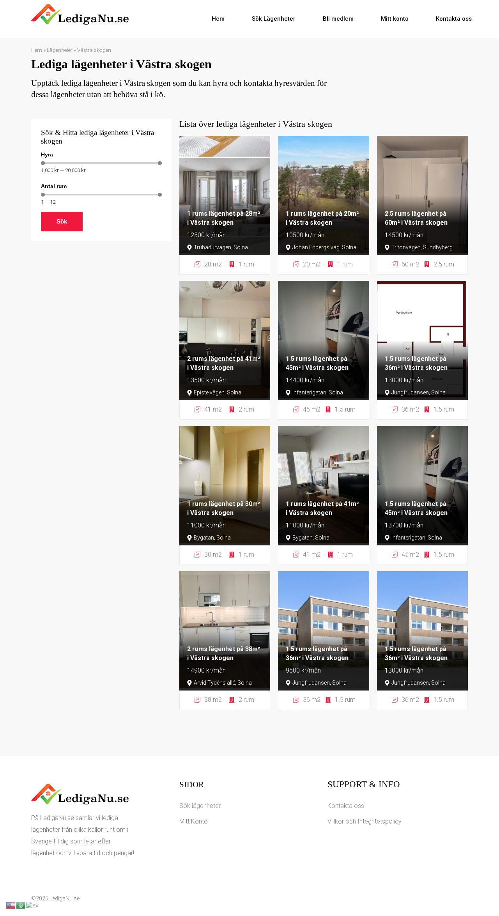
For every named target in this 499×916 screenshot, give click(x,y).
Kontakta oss (454, 18)
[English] (11, 905)
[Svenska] (32, 905)
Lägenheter (60, 50)
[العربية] (21, 905)
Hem (218, 18)
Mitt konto (395, 18)
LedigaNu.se (65, 898)
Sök (62, 221)
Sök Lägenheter (274, 18)
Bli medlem (338, 18)
